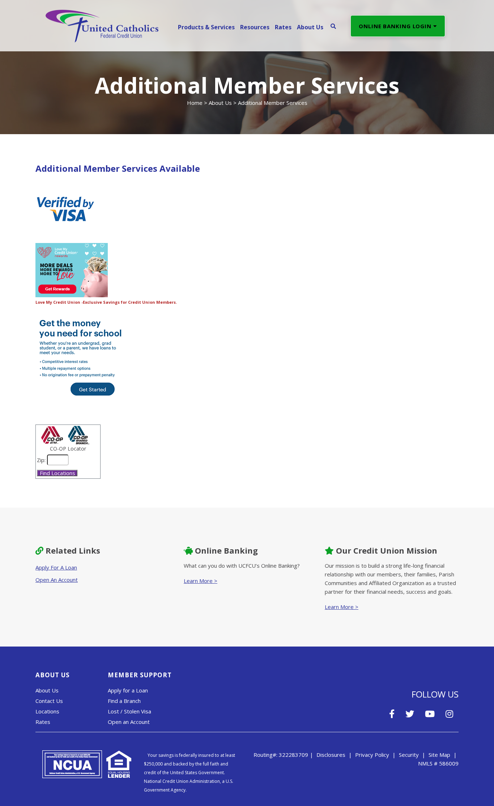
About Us (220, 102)
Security (409, 754)
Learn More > (200, 580)
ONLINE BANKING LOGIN (396, 26)
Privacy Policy (372, 754)
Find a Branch (124, 700)
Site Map (439, 754)
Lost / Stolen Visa (129, 711)
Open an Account (129, 721)
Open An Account (56, 579)
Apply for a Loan (128, 690)
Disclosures (330, 754)
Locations (47, 711)
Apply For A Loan (56, 567)
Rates (42, 721)
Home (195, 102)
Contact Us (49, 700)
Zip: (41, 460)
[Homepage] (101, 25)
